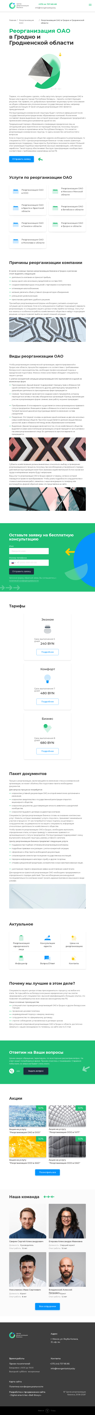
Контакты (74, 963)
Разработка (15, 1392)
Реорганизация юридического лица (21, 946)
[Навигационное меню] (90, 5)
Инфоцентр (21, 963)
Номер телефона (18, 558)
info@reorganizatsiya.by (45, 8)
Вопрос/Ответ (47, 963)
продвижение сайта (34, 1392)
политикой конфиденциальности (24, 581)
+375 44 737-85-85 (47, 4)
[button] (21, 159)
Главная (12, 20)
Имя (11, 546)
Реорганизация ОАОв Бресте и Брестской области (33, 208)
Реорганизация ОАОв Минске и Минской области (72, 191)
